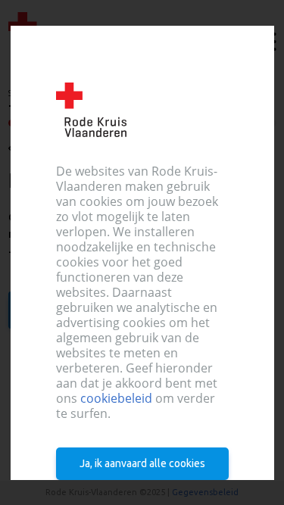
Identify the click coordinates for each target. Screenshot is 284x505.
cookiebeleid (115, 398)
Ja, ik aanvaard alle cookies (142, 463)
